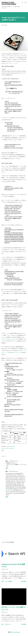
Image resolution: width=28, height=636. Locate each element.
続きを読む (24, 581)
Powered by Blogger (15, 632)
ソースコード (14, 63)
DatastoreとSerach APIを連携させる (13, 565)
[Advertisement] (14, 527)
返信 (7, 468)
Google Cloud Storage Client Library (10, 339)
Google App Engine (10, 446)
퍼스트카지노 (9, 490)
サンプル (8, 63)
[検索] (22, 2)
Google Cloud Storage (8, 448)
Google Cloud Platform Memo (9, 3)
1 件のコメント (8, 624)
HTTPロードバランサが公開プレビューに (14, 608)
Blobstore (4, 166)
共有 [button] (3, 450)
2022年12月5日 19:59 (13, 471)
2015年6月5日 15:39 (13, 461)
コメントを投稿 (8, 581)
